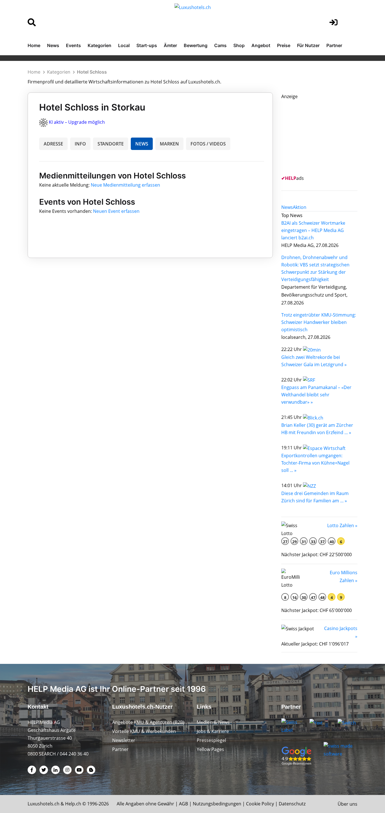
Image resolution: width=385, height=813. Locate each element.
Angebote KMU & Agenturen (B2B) (148, 722)
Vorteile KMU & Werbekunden (144, 731)
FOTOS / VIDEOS (208, 144)
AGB (183, 804)
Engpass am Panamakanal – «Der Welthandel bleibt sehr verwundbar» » (316, 394)
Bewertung (195, 45)
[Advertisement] (323, 135)
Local (124, 45)
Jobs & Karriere (213, 731)
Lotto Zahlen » (342, 525)
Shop (239, 45)
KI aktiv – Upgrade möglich (77, 122)
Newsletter (123, 740)
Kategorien (99, 45)
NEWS (141, 144)
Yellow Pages (210, 749)
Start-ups (146, 45)
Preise (283, 45)
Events (73, 45)
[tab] (287, 207)
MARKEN (169, 144)
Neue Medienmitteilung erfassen (125, 185)
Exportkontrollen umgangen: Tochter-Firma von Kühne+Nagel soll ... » (315, 462)
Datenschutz (292, 804)
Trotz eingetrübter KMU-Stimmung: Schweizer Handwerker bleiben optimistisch (318, 322)
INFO (80, 144)
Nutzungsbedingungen (217, 804)
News (53, 45)
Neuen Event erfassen (116, 211)
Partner (334, 45)
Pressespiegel (211, 740)
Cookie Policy (260, 804)
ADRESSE (53, 144)
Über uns (347, 804)
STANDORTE (111, 144)
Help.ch (73, 804)
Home (34, 45)
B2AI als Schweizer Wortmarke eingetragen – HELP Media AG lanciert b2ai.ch (313, 230)
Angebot (260, 45)
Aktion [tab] (299, 207)
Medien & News (213, 722)
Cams (220, 45)
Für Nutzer (308, 45)
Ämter (170, 45)
